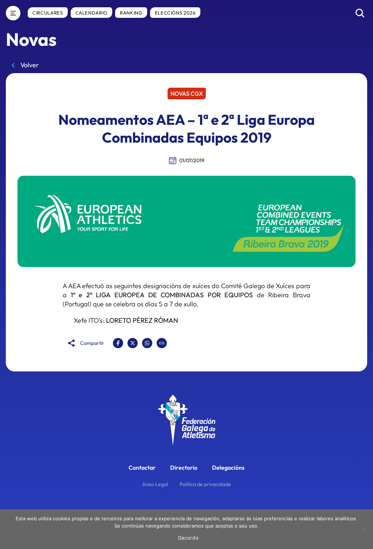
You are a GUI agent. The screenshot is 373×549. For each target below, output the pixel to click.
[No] (364, 529)
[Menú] (13, 13)
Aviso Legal (155, 484)
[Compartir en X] (132, 343)
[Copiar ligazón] (162, 343)
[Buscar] (360, 13)
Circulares (47, 13)
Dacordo (188, 538)
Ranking (131, 13)
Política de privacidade (205, 484)
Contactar (142, 467)
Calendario (91, 13)
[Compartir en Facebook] (118, 343)
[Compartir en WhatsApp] (147, 343)
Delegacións (228, 467)
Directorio (183, 467)
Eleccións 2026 (175, 13)
